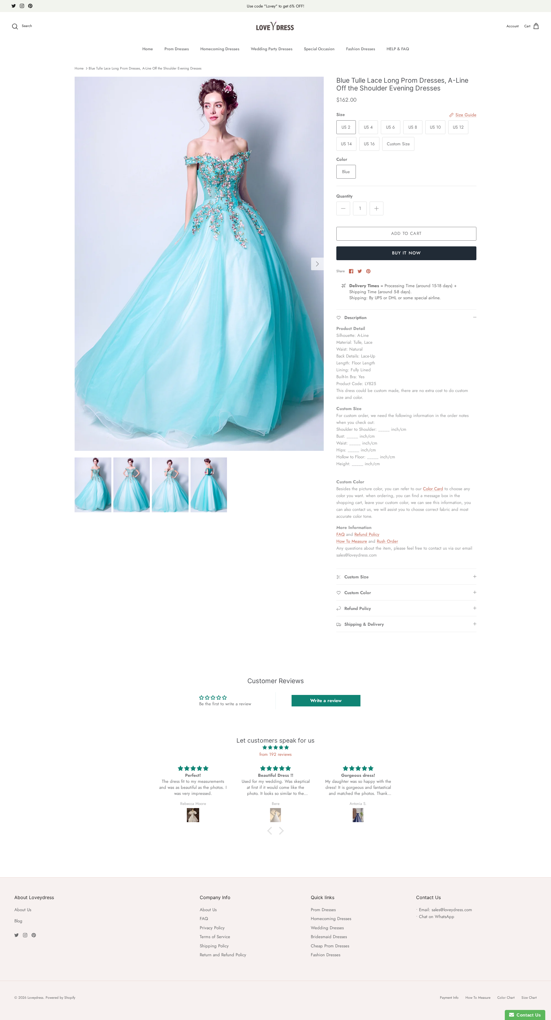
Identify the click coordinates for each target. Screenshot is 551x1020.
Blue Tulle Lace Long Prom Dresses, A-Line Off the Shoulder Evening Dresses (145, 68)
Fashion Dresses (360, 49)
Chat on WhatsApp (436, 916)
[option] (199, 264)
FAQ (340, 534)
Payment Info (449, 997)
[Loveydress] (275, 26)
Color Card (433, 489)
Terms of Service (215, 937)
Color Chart (506, 997)
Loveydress (35, 997)
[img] (275, 747)
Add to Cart (406, 233)
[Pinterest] (30, 6)
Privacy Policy (212, 928)
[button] (271, 831)
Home (147, 49)
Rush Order (387, 541)
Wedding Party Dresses (271, 49)
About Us (22, 910)
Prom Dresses (176, 49)
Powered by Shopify (60, 997)
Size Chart (529, 997)
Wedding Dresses (327, 928)
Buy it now (406, 253)
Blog (18, 921)
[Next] (317, 264)
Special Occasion (319, 49)
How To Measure (351, 541)
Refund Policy (366, 534)
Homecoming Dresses (219, 49)
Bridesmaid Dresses (329, 937)
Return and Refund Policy (223, 955)
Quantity (344, 196)
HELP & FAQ (398, 49)
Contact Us (527, 1015)
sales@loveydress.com (452, 910)
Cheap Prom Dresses (330, 946)
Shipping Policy (214, 946)
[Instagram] (22, 6)
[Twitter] (13, 6)
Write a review (326, 700)
